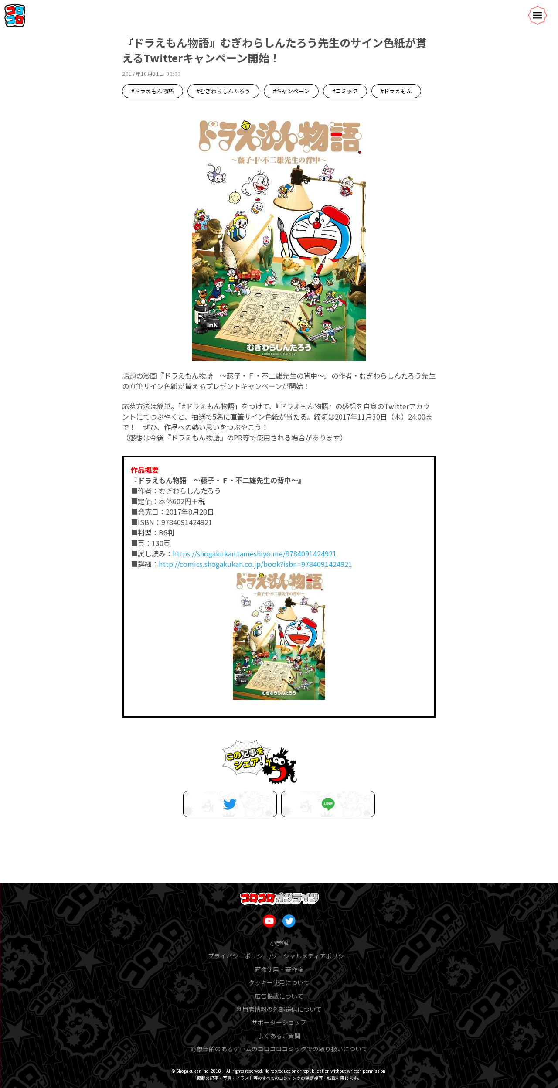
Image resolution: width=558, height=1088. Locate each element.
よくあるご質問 (279, 1035)
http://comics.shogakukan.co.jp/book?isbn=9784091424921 (255, 564)
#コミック (345, 91)
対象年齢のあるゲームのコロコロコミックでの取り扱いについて (279, 1048)
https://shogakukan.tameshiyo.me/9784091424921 (255, 553)
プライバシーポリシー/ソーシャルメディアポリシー (279, 956)
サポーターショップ (279, 1022)
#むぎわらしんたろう (223, 91)
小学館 (279, 942)
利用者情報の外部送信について (279, 1009)
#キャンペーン (291, 91)
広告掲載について (279, 996)
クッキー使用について (279, 982)
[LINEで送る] (328, 804)
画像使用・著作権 (279, 969)
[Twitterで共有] (230, 804)
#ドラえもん (396, 91)
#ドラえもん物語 (152, 91)
